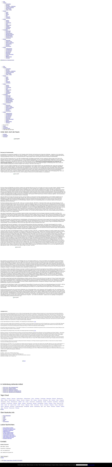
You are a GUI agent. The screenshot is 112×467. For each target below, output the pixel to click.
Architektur (8, 18)
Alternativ (14, 398)
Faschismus (5, 135)
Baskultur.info (60, 398)
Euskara (7, 20)
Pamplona (52, 404)
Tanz (45, 406)
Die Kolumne (8, 8)
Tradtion (62, 406)
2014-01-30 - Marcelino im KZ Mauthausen (12, 392)
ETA (32, 400)
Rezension (12, 406)
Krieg (55, 403)
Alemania (8, 57)
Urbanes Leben (9, 41)
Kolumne (50, 403)
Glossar (4, 419)
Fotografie (8, 16)
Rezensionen (8, 46)
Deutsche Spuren (9, 36)
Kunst (7, 12)
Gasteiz (27, 401)
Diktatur (18, 400)
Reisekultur (8, 40)
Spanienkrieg (37, 406)
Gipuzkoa (15, 403)
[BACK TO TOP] (2, 409)
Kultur (4, 19)
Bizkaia (6, 400)
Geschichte (5, 29)
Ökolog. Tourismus (10, 42)
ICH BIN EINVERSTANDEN (82, 464)
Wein (2, 407)
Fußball (20, 401)
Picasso (56, 404)
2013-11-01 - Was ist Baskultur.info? (10, 387)
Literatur (7, 21)
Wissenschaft (8, 25)
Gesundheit (3, 403)
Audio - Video (9, 9)
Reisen (4, 39)
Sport (7, 23)
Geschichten (8, 38)
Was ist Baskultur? (7, 415)
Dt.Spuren (5, 136)
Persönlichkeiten (9, 35)
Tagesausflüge (9, 43)
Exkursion (40, 400)
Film (7, 15)
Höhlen (19, 403)
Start (4, 1)
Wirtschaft (8, 28)
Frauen (8, 401)
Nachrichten (8, 3)
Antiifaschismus (27, 398)
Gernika (44, 401)
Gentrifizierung (9, 49)
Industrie (24, 403)
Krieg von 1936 (60, 403)
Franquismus (3, 401)
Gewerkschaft (8, 50)
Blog (4, 420)
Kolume (46, 403)
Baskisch (54, 398)
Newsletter (46, 404)
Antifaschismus (9, 48)
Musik (7, 13)
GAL (24, 401)
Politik (4, 47)
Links (4, 416)
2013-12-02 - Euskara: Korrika (9, 388)
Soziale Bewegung (9, 54)
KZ (9, 404)
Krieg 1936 (8, 32)
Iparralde (5, 134)
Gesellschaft (8, 27)
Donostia (23, 400)
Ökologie (8, 45)
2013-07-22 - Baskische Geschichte (10, 389)
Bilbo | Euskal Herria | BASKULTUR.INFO (13, 460)
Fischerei (53, 400)
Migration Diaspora (10, 34)
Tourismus (53, 406)
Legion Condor (13, 404)
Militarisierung (9, 56)
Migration (27, 404)
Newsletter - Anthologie (10, 6)
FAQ (4, 418)
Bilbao (2, 400)
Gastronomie (8, 22)
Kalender (7, 5)
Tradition (7, 26)
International (8, 52)
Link (35, 321)
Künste (4, 11)
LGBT (19, 404)
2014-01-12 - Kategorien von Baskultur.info (12, 390)
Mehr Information (91, 464)
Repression (8, 53)
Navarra (41, 404)
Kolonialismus (40, 403)
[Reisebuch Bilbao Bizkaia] (33, 371)
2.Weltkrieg (3, 398)
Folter (57, 400)
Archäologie (43, 398)
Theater (7, 14)
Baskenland (8, 30)
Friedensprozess (9, 33)
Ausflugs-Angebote (10, 7)
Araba (32, 398)
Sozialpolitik (26, 406)
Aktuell (4, 2)
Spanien (7, 55)
